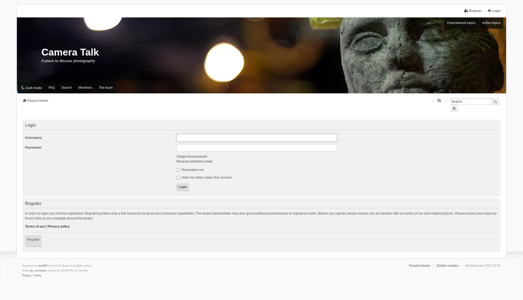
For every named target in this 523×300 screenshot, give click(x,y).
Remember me (192, 170)
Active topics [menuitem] (491, 23)
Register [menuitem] (475, 11)
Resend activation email (194, 161)
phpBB (42, 265)
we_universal (37, 270)
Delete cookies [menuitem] (448, 266)
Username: (33, 138)
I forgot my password (192, 156)
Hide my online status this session (206, 177)
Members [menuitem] (85, 88)
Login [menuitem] (496, 11)
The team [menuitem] (106, 88)
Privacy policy (59, 226)
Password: (33, 147)
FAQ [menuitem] (51, 88)
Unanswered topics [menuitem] (461, 23)
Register (33, 239)
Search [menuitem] (66, 88)
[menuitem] (439, 100)
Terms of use (35, 226)
